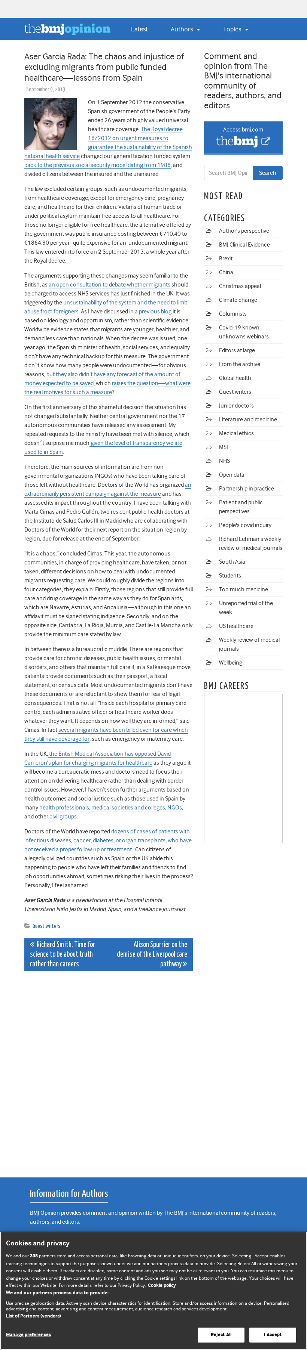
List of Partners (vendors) (33, 1316)
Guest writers (46, 926)
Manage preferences (28, 1335)
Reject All (221, 1335)
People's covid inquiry (245, 525)
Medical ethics (236, 433)
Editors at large (237, 350)
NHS (224, 461)
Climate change (238, 300)
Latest (139, 29)
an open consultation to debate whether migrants (110, 284)
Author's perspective (244, 230)
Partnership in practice (246, 488)
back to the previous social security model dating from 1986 (97, 165)
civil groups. (63, 816)
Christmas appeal (240, 286)
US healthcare (236, 626)
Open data (231, 474)
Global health (235, 378)
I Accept (273, 1335)
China (226, 272)
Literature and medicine (248, 419)
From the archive (239, 364)
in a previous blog (149, 311)
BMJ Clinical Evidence (244, 244)
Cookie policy (162, 1285)
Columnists (233, 313)
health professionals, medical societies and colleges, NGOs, (111, 807)
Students (230, 575)
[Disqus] (108, 1070)
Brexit (225, 258)
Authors (182, 29)
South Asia (232, 561)
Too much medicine (243, 589)
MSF (224, 447)
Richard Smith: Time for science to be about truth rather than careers (62, 954)
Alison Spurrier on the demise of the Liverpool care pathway (152, 954)
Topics (233, 29)
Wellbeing (230, 662)
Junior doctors (236, 405)
